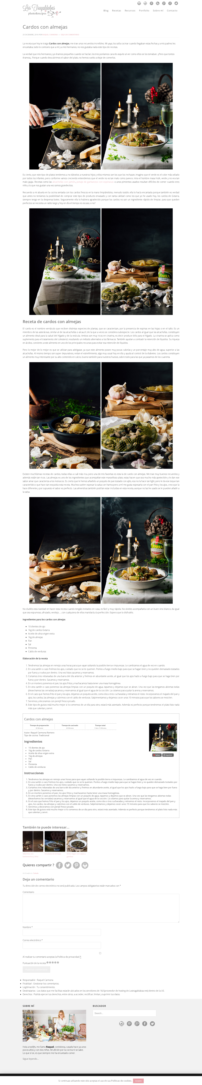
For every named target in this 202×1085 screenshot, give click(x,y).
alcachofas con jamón (63, 181)
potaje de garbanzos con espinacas (95, 181)
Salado (35, 873)
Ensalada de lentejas (53, 854)
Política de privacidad (68, 956)
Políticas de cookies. (121, 1080)
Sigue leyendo (30, 1058)
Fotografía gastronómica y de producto (42, 11)
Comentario (28, 892)
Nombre (28, 927)
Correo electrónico (33, 940)
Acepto (138, 1081)
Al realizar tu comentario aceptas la (52, 956)
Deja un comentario (70, 34)
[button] (157, 755)
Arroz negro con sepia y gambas (76, 855)
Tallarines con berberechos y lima (30, 855)
